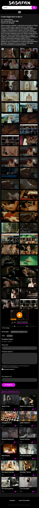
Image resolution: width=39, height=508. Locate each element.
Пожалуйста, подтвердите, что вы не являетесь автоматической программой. (15, 366)
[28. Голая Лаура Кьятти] (29, 195)
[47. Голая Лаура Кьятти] (10, 304)
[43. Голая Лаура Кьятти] (10, 282)
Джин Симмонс (25, 422)
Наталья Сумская (25, 455)
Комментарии (7, 339)
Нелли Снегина (25, 439)
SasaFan (16, 505)
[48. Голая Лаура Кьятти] (29, 304)
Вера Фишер (6, 455)
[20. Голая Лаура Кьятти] (29, 151)
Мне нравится (12, 323)
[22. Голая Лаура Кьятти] (29, 162)
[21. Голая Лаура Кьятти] (10, 162)
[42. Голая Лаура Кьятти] (29, 271)
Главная (12, 500)
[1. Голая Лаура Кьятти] (10, 53)
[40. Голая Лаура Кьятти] (29, 260)
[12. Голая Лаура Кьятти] (29, 108)
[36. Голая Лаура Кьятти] (29, 239)
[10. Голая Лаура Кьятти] (29, 97)
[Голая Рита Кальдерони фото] (10, 482)
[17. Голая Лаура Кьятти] (10, 140)
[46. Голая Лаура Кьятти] (29, 293)
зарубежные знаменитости (19, 331)
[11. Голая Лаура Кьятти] (10, 108)
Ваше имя (5, 345)
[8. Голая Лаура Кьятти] (29, 86)
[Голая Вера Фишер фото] (10, 449)
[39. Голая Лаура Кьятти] (10, 260)
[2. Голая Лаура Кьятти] (29, 53)
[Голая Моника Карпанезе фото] (10, 433)
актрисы (9, 335)
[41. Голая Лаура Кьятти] (10, 271)
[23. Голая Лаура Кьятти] (10, 173)
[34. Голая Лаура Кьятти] (29, 228)
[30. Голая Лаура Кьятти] (29, 206)
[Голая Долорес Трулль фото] (28, 466)
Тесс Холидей (24, 488)
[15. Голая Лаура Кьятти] (10, 129)
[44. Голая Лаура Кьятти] (29, 282)
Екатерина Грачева (8, 472)
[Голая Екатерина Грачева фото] (10, 466)
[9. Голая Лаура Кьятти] (10, 97)
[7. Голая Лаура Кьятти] (10, 86)
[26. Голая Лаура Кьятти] (29, 184)
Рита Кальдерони (7, 488)
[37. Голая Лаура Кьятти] (10, 250)
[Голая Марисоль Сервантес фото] (28, 400)
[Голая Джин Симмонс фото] (28, 416)
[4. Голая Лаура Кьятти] (29, 64)
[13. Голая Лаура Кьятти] (10, 118)
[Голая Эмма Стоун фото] (10, 400)
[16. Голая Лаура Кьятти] (29, 129)
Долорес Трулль (25, 472)
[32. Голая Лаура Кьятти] (29, 217)
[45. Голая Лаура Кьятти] (10, 293)
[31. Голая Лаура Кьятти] (10, 217)
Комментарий (6, 351)
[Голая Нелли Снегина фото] (28, 433)
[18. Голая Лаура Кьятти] (29, 140)
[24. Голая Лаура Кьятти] (29, 173)
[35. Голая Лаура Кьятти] (10, 239)
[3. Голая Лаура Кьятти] (10, 64)
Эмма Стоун (6, 406)
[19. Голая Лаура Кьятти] (10, 151)
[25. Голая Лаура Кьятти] (10, 184)
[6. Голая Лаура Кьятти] (29, 75)
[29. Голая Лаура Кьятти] (10, 206)
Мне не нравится (15, 323)
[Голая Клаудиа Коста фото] (10, 416)
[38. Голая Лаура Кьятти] (29, 250)
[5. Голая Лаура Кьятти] (10, 75)
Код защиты (6, 376)
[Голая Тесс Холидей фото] (28, 482)
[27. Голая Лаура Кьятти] (10, 195)
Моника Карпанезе (8, 439)
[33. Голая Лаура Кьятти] (10, 228)
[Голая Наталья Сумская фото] (28, 449)
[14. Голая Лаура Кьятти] (29, 118)
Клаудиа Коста (7, 422)
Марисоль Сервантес (27, 406)
